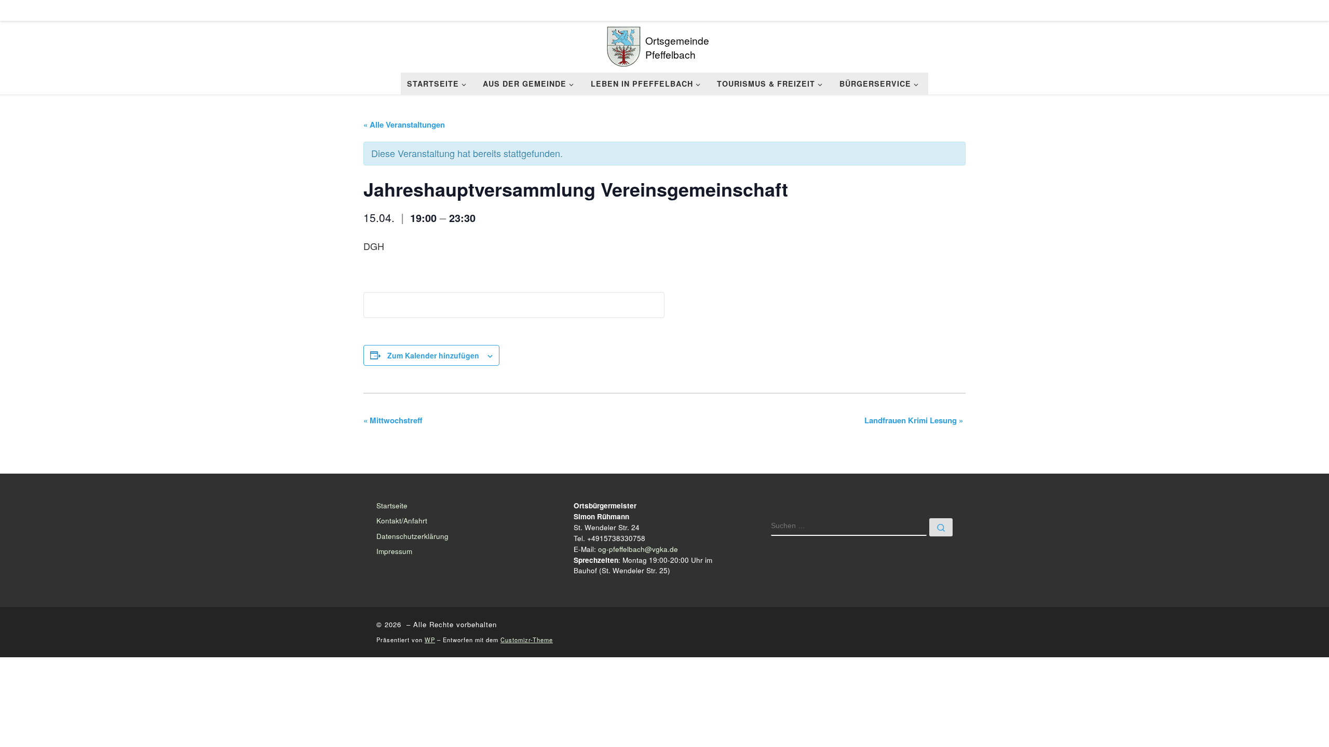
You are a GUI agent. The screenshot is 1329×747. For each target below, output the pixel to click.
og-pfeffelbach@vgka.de (638, 549)
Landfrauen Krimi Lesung (913, 420)
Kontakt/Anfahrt (401, 520)
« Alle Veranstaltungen (404, 124)
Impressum (394, 551)
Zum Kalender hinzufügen (433, 355)
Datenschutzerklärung (412, 536)
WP (430, 639)
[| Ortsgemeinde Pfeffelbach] (624, 44)
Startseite (392, 505)
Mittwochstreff (393, 420)
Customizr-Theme (526, 639)
